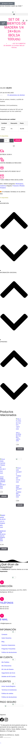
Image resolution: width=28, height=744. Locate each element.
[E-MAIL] (2, 616)
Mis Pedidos (5, 662)
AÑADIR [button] (19, 449)
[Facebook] (2, 720)
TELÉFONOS (6, 602)
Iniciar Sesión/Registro (8, 686)
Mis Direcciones (6, 666)
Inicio (4, 43)
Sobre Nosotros (6, 638)
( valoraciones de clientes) (16, 95)
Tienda (9, 43)
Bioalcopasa (19, 184)
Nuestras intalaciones (8, 645)
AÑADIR (17, 140)
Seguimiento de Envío (8, 673)
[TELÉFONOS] (2, 599)
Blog (3, 641)
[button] (14, 14)
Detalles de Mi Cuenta (8, 676)
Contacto (4, 634)
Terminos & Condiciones (9, 690)
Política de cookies (7, 693)
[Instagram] (6, 720)
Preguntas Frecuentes (8, 649)
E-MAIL (4, 619)
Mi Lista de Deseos (8, 669)
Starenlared (7, 737)
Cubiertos (3, 186)
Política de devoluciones (9, 652)
